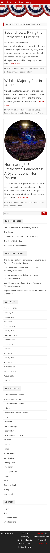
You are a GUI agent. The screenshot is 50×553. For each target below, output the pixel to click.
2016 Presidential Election (14, 395)
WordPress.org (10, 522)
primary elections (19, 72)
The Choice (8, 232)
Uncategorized (9, 494)
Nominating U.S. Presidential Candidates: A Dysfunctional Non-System (23, 171)
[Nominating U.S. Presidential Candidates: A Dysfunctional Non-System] (25, 141)
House (6, 449)
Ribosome (41, 533)
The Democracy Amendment (15, 245)
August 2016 (9, 376)
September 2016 (10, 371)
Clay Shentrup (9, 267)
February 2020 (9, 326)
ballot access (33, 68)
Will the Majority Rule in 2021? (23, 82)
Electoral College (34, 110)
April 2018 (8, 353)
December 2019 (10, 335)
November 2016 (10, 367)
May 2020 (8, 322)
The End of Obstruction (13, 241)
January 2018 (9, 358)
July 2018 (7, 349)
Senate (21, 113)
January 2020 (9, 330)
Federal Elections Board (13, 435)
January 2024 (9, 317)
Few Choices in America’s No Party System (21, 227)
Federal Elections (10, 113)
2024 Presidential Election (14, 404)
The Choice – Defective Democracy (18, 260)
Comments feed (10, 517)
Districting (8, 422)
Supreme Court (31, 113)
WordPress (43, 543)
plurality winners (10, 462)
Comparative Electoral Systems (16, 413)
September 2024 (10, 308)
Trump (40, 113)
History (7, 444)
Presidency (8, 467)
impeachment (9, 453)
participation (9, 458)
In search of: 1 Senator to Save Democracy (21, 236)
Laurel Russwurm (11, 283)
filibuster (7, 440)
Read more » (15, 63)
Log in (6, 508)
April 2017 (8, 362)
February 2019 (9, 344)
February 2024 (9, 312)
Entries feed (8, 513)
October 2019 (9, 340)
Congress (7, 417)
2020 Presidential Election (16, 68)
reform (29, 72)
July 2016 (7, 380)
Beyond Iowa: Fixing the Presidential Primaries (23, 34)
